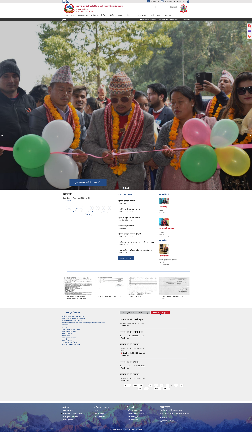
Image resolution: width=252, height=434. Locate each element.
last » (88, 214)
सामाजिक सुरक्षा (99, 413)
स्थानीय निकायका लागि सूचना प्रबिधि (71, 329)
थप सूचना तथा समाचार (126, 258)
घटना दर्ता (98, 410)
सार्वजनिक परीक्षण (133, 420)
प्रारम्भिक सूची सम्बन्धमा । (166, 19)
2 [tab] (126, 188)
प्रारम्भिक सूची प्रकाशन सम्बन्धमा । (145, 19)
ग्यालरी (152, 15)
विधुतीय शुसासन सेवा (116, 15)
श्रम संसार (167, 15)
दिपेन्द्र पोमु (163, 206)
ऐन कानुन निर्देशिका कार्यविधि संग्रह (135, 313)
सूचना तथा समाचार (68, 410)
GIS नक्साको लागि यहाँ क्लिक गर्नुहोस (71, 344)
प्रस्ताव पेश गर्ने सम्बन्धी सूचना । (132, 319)
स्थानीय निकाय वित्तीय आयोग (69, 331)
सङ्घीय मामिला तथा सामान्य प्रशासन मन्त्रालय (73, 316)
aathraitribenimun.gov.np (174, 410)
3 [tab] (128, 188)
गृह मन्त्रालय (65, 327)
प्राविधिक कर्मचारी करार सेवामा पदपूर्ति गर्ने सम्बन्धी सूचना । (137, 242)
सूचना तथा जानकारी (140, 15)
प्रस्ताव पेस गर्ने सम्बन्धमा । (130, 344)
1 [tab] (123, 188)
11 (93, 211)
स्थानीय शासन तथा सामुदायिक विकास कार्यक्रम (73, 318)
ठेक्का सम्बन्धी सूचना (160, 313)
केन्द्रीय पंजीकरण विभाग (68, 333)
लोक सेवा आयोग (66, 336)
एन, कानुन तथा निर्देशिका (70, 417)
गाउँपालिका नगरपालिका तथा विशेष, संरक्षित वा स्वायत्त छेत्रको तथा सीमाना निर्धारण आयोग (83, 323)
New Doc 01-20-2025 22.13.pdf (134, 353)
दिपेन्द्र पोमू (67, 194)
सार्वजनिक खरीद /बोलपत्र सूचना (72, 413)
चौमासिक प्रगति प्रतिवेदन (136, 413)
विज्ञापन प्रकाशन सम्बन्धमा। (124, 19)
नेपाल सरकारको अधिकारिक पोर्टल (70, 342)
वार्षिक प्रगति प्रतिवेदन (135, 410)
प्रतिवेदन (128, 15)
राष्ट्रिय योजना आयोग (67, 340)
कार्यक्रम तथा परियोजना (99, 15)
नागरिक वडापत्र (100, 417)
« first (68, 208)
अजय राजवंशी (163, 256)
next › (104, 211)
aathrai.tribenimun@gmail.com (179, 413)
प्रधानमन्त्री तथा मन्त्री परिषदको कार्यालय (72, 320)
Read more (68, 200)
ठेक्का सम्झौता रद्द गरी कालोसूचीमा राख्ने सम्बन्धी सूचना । (136, 250)
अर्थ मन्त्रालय (65, 325)
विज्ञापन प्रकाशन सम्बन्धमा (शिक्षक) (188, 19)
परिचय (73, 15)
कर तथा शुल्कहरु (68, 420)
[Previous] (2, 134)
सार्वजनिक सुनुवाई (133, 417)
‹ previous (79, 208)
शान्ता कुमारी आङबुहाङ (166, 228)
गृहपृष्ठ (66, 15)
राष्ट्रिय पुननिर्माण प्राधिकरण (69, 338)
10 (86, 211)
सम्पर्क (159, 15)
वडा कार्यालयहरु (83, 15)
